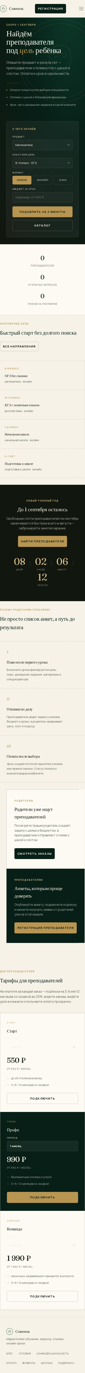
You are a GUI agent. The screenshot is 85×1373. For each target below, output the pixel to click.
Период (12, 1038)
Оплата (11, 1363)
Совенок (16, 8)
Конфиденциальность (53, 1353)
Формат (18, 172)
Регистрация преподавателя (45, 928)
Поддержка (66, 1363)
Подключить (42, 1098)
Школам (47, 1363)
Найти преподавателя (42, 541)
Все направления (19, 346)
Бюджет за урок (24, 188)
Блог (9, 1353)
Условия (25, 1353)
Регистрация (50, 8)
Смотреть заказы (34, 853)
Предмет (18, 136)
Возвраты (28, 1363)
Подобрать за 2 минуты (43, 212)
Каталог (42, 225)
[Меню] (81, 8)
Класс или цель (23, 154)
